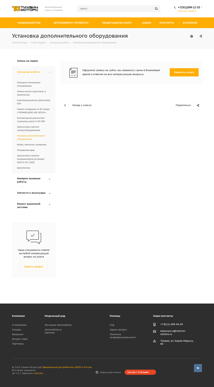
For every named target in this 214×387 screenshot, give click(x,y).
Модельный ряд (55, 315)
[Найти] (156, 8)
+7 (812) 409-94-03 (171, 324)
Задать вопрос (118, 329)
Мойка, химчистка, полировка (31, 144)
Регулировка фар (26, 150)
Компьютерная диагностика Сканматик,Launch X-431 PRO (31, 120)
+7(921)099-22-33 (189, 7)
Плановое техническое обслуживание (28, 84)
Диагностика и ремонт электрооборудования (28, 128)
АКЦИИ (146, 22)
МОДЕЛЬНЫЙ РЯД (29, 22)
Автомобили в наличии (53, 331)
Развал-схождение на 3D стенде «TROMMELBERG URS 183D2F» (33, 111)
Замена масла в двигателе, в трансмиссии (31, 93)
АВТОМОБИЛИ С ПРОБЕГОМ (71, 22)
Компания (18, 315)
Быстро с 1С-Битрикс (138, 372)
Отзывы (16, 329)
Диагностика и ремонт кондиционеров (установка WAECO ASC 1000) (30, 159)
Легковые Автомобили (58, 324)
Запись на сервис (27, 60)
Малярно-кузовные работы (28, 180)
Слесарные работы (28, 71)
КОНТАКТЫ (166, 22)
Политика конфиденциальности (123, 336)
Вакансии (17, 334)
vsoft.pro (38, 373)
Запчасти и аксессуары (31, 192)
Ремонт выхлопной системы (28, 205)
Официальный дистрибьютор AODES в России (67, 367)
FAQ (112, 324)
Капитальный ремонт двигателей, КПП (33, 102)
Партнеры (18, 343)
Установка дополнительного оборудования (31, 137)
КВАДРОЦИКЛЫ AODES (117, 22)
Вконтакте (198, 368)
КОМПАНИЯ (190, 22)
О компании (19, 324)
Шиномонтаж (23, 168)
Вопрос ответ (20, 339)
